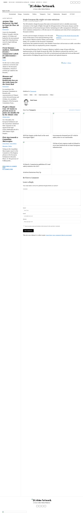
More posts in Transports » (75, 110)
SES (35, 94)
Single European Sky (43, 94)
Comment (25, 189)
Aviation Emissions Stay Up (32, 172)
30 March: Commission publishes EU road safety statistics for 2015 (36, 165)
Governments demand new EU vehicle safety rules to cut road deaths (65, 136)
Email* (24, 213)
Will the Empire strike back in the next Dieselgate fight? (36, 136)
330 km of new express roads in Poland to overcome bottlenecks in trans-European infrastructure (66, 145)
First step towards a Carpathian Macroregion (10, 139)
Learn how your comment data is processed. (59, 235)
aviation (25, 94)
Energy (20, 14)
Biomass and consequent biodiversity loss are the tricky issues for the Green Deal (10, 80)
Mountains (5, 146)
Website (25, 219)
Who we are (12, 2)
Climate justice (6, 117)
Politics (35, 14)
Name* (24, 208)
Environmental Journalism (22, 2)
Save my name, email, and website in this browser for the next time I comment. (42, 226)
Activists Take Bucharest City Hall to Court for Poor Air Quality (11, 24)
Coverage (32, 2)
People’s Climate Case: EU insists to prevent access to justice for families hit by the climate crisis (11, 111)
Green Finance (6, 143)
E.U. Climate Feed (8, 169)
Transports (43, 14)
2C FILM (72, 14)
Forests (4, 60)
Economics (26, 14)
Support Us (39, 2)
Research (64, 14)
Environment (12, 14)
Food (48, 14)
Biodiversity (56, 14)
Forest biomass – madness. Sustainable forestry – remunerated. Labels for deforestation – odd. (11, 53)
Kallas (31, 94)
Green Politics (13, 143)
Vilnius (51, 94)
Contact (45, 2)
